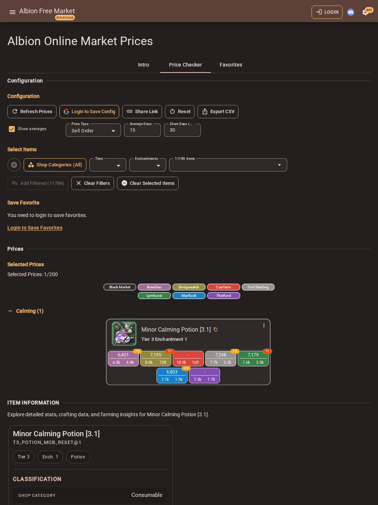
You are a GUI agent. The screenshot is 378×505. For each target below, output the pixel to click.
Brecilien (154, 287)
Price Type (80, 124)
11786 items (185, 158)
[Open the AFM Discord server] (350, 12)
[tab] (143, 65)
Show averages (32, 128)
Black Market (119, 287)
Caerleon (223, 287)
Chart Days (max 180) (182, 124)
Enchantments (146, 158)
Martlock (189, 296)
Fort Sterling (258, 287)
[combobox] (93, 130)
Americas (65, 17)
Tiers (99, 158)
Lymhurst (154, 296)
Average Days (140, 124)
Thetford (223, 296)
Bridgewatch (189, 287)
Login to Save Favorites (34, 228)
